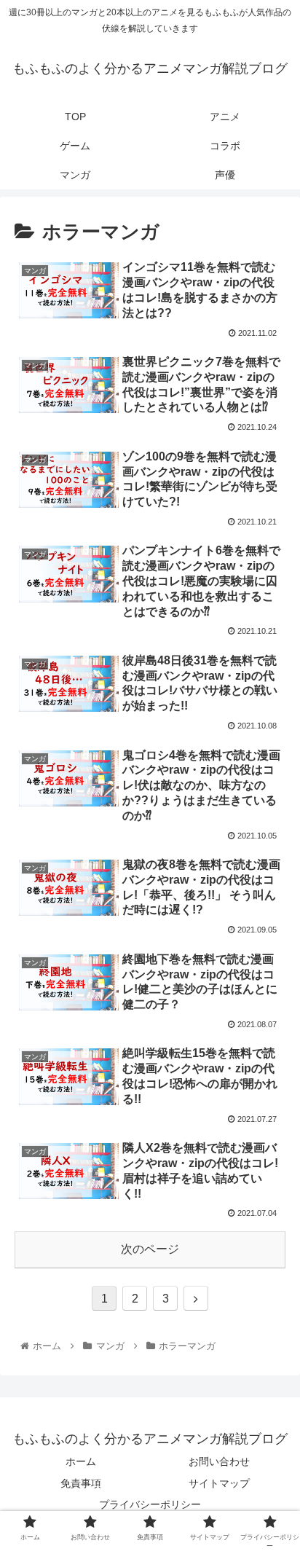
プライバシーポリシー (150, 1504)
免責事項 (80, 1483)
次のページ (150, 1249)
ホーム (81, 1461)
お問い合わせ (219, 1461)
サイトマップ (219, 1483)
